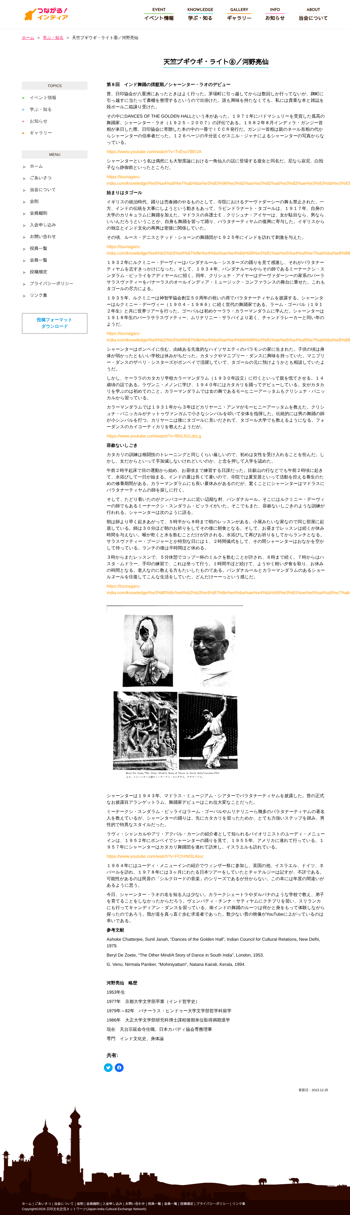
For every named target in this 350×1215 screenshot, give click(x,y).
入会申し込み (43, 225)
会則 (34, 202)
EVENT (159, 14)
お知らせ (39, 121)
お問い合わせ (43, 237)
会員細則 (38, 214)
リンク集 (38, 296)
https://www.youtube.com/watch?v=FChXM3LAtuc (155, 856)
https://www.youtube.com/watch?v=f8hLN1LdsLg (154, 436)
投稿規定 (38, 272)
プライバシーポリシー (52, 284)
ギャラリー (41, 133)
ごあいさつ (41, 178)
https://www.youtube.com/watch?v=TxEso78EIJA (154, 152)
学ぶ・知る (53, 37)
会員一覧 (38, 260)
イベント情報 (43, 98)
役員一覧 (38, 249)
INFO (275, 14)
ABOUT (313, 14)
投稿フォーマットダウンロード (54, 323)
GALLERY (239, 14)
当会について (43, 190)
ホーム (28, 37)
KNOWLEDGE (200, 14)
